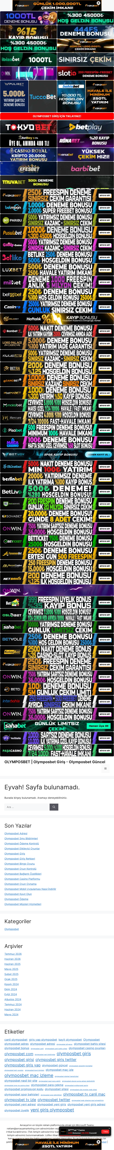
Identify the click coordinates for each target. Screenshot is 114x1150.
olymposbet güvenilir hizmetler (80, 1066)
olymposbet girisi (19, 1059)
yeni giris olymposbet (52, 1109)
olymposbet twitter (54, 1099)
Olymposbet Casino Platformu (22, 878)
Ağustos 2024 (12, 999)
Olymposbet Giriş (14, 853)
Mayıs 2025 (11, 969)
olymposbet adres (16, 1044)
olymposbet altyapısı (64, 1044)
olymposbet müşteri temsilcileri (67, 1076)
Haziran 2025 (12, 964)
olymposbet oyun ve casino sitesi (17, 1085)
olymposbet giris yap (22, 1065)
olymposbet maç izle (59, 1070)
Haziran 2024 (12, 1009)
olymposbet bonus (16, 1048)
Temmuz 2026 (13, 953)
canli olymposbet (15, 1039)
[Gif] (57, 319)
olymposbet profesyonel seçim (76, 1085)
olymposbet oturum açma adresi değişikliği (78, 1081)
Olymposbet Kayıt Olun (18, 894)
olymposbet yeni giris (51, 1104)
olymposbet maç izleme (28, 1075)
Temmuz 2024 (13, 1004)
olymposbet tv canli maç (84, 1094)
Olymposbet (11, 929)
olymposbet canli (37, 1049)
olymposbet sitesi (57, 1089)
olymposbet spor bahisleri (21, 1094)
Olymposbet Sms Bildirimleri (21, 838)
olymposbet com (18, 1054)
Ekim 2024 (10, 989)
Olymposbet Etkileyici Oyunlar (22, 848)
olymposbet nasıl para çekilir (50, 1081)
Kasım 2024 (11, 984)
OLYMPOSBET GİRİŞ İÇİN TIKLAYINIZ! (57, 116)
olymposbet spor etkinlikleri (51, 1095)
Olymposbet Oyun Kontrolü (20, 868)
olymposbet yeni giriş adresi (86, 1104)
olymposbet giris (74, 1053)
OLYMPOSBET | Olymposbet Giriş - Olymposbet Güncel (54, 762)
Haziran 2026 (12, 958)
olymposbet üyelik (16, 1110)
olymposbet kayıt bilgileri (34, 1070)
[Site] (57, 195)
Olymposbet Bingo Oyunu (19, 863)
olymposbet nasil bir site (20, 1080)
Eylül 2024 (10, 994)
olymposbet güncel (55, 1065)
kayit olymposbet (70, 1039)
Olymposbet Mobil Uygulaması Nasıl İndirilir (30, 889)
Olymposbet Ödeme (16, 899)
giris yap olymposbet (43, 1039)
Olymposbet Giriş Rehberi (19, 858)
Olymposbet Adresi (15, 833)
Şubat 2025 (11, 974)
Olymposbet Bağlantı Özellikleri (22, 873)
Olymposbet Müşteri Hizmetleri (22, 904)
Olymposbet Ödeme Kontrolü (21, 843)
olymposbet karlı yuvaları (13, 1070)
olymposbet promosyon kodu (23, 1089)
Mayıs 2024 (11, 1014)
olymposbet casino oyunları (87, 1048)
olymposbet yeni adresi (20, 1104)
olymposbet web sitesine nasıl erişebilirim (88, 1100)
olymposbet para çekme (47, 1085)
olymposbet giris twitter (55, 1059)
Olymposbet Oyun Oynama (20, 883)
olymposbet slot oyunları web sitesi (83, 1090)
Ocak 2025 (10, 979)
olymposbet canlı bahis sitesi (56, 1049)
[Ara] (54, 807)
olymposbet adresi (42, 1044)
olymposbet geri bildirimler (45, 1055)
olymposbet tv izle (20, 1099)
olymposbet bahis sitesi (90, 1044)
